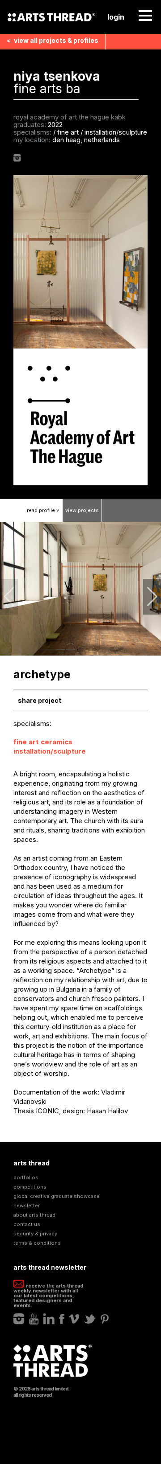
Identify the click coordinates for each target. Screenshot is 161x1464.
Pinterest (105, 1319)
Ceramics (56, 742)
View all (52, 40)
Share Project (39, 700)
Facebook (61, 1319)
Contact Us (26, 1224)
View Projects (82, 510)
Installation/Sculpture (49, 751)
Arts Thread (51, 17)
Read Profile (44, 510)
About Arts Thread (34, 1215)
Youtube (34, 1319)
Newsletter (26, 1205)
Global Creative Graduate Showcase (56, 1196)
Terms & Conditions (37, 1243)
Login (115, 16)
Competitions (30, 1187)
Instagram (17, 158)
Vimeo (74, 1319)
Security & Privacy (35, 1233)
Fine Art (25, 742)
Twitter (90, 1319)
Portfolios (25, 1177)
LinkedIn (49, 1319)
